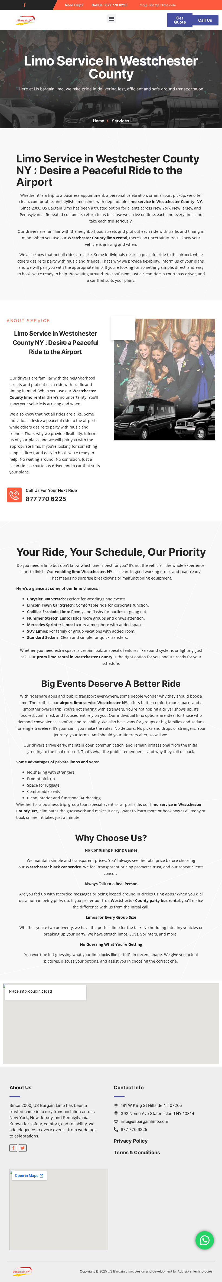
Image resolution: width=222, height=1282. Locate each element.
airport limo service (78, 702)
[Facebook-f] (24, 5)
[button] (111, 18)
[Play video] (123, 328)
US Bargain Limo (57, 208)
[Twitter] (23, 1148)
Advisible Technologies (195, 1271)
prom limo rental (53, 656)
